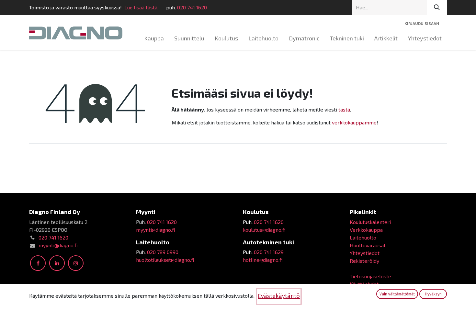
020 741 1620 (192, 7)
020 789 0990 (162, 252)
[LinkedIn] (57, 263)
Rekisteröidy (364, 261)
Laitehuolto (363, 237)
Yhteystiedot (365, 253)
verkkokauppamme (354, 122)
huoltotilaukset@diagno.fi (165, 260)
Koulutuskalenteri (370, 222)
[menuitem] (154, 38)
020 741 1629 (269, 252)
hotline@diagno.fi (263, 260)
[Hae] (437, 7)
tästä (344, 109)
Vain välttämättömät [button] (397, 294)
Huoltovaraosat (368, 245)
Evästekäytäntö (279, 296)
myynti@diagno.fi (58, 245)
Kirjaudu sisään (421, 23)
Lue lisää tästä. (141, 7)
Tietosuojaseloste (370, 276)
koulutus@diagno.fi (264, 230)
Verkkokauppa (366, 230)
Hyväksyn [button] (433, 294)
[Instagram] (76, 263)
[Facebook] (38, 263)
